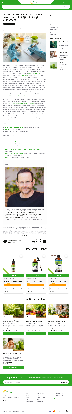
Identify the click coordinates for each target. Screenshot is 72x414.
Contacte (28, 397)
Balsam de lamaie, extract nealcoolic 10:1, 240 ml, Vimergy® (36, 280)
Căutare (66, 7)
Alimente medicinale (9, 24)
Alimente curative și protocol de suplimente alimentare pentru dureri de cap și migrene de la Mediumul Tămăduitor (57, 320)
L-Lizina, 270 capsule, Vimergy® (57, 280)
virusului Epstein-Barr (34, 73)
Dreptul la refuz (41, 401)
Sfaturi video (53, 34)
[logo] (36, 2)
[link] (20, 28)
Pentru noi (28, 393)
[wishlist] (64, 2)
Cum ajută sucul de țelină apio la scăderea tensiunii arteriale (12, 320)
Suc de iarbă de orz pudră (12, 141)
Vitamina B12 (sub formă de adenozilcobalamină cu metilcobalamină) (23, 149)
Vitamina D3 (8, 157)
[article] (53, 44)
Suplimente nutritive (9, 278)
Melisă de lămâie (9, 143)
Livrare (27, 395)
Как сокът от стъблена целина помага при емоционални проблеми (63, 62)
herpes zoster (24, 75)
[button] (2, 2)
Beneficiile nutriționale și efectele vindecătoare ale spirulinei (64, 42)
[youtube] (8, 400)
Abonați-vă (64, 382)
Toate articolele (54, 27)
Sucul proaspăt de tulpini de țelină (18, 103)
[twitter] (13, 29)
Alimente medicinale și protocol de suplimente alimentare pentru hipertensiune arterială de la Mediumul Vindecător (35, 320)
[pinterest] (15, 29)
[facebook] (11, 29)
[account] (67, 2)
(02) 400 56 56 (59, 395)
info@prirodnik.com (61, 393)
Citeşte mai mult (13, 334)
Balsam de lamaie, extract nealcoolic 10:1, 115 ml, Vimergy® (13, 280)
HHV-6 (10, 77)
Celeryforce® (31, 103)
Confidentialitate (41, 397)
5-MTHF (7, 139)
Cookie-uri (39, 395)
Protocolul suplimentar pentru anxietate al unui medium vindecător (64, 52)
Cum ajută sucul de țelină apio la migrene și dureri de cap (12, 354)
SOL (38, 399)
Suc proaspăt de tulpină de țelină (14, 127)
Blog (27, 399)
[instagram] (5, 400)
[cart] (69, 2)
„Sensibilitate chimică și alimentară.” (15, 96)
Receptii (52, 32)
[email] (18, 29)
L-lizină (7, 145)
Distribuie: (7, 29)
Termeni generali (41, 393)
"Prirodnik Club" (30, 401)
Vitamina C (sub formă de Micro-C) (14, 153)
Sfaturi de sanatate (54, 29)
